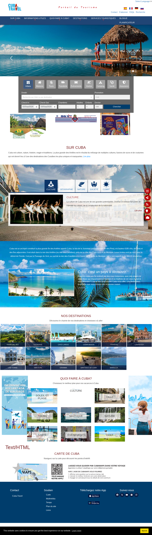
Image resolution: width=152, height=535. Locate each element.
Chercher (117, 107)
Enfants (89, 103)
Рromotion (99, 93)
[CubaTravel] (18, 7)
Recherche (140, 12)
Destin (24, 93)
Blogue (123, 18)
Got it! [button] (144, 531)
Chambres (62, 103)
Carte (48, 495)
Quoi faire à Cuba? (59, 18)
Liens (48, 510)
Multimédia (50, 499)
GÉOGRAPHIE (66, 189)
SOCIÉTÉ (94, 189)
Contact (114, 12)
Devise (98, 103)
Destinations (80, 18)
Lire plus (86, 156)
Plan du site (51, 506)
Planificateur (127, 23)
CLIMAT (106, 189)
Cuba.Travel (17, 496)
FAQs (131, 12)
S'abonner (123, 12)
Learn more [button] (76, 531)
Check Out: (44, 103)
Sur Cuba (15, 18)
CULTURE (51, 189)
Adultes (79, 103)
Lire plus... (82, 288)
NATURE (81, 189)
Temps (49, 502)
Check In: (25, 103)
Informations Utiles (35, 18)
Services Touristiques (103, 18)
